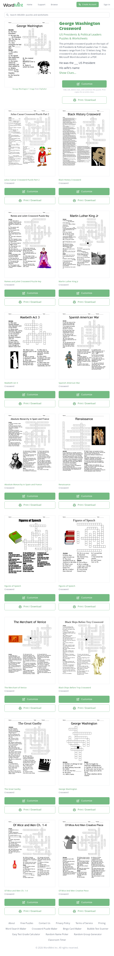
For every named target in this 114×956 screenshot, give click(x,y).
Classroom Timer (57, 939)
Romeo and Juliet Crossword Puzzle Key (22, 281)
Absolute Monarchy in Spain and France (23, 484)
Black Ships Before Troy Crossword (75, 687)
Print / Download (86, 99)
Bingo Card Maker (72, 928)
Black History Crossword (70, 179)
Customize (86, 83)
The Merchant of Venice (15, 687)
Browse (54, 4)
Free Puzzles (26, 923)
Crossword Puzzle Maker (44, 928)
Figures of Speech (12, 586)
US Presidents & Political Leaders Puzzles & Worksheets (80, 36)
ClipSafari (43, 89)
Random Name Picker (57, 934)
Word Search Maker (16, 928)
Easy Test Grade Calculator (26, 934)
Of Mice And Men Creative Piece (74, 890)
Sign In (107, 4)
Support (41, 4)
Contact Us (44, 923)
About (11, 923)
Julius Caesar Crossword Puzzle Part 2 (21, 179)
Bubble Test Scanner (97, 928)
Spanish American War (69, 383)
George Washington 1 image (24, 89)
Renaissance (64, 484)
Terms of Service (84, 923)
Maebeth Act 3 (11, 383)
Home (29, 4)
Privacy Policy (63, 923)
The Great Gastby (12, 789)
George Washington (68, 789)
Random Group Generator (88, 934)
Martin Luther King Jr (68, 281)
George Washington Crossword (79, 25)
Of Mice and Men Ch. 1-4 (16, 890)
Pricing (102, 923)
